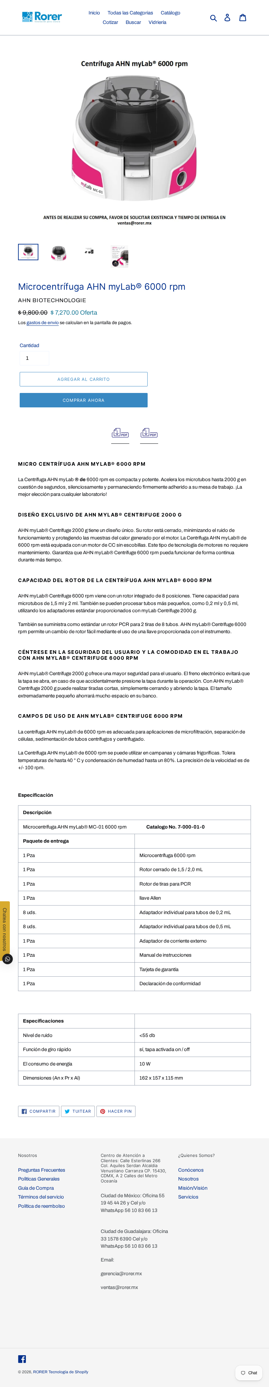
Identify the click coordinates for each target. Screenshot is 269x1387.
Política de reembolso (41, 1206)
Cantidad (29, 345)
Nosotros (188, 1179)
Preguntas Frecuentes (41, 1170)
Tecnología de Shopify (68, 1372)
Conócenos (191, 1170)
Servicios (188, 1197)
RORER (40, 1372)
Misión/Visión (192, 1188)
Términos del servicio (41, 1197)
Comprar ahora (84, 400)
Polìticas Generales (39, 1179)
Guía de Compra (36, 1188)
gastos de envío (43, 322)
